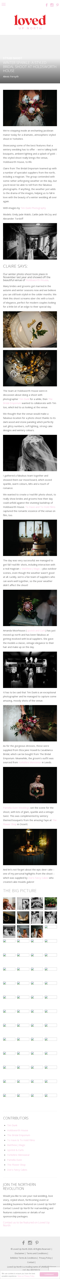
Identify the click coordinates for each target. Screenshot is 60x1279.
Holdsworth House (37, 280)
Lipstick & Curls (15, 1150)
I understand (49, 1274)
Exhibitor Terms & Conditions (23, 1258)
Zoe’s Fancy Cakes (38, 877)
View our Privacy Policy (25, 1276)
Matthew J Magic (31, 568)
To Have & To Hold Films (21, 1140)
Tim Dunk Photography (33, 208)
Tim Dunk (24, 399)
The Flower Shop (16, 1164)
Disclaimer (19, 1253)
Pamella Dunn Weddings (16, 807)
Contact (30, 1262)
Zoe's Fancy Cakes (17, 1169)
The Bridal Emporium (18, 1135)
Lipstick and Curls (36, 630)
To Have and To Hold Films (40, 506)
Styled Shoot (12, 58)
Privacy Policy (45, 1258)
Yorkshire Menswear (30, 762)
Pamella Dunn (14, 1159)
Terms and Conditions (37, 1253)
